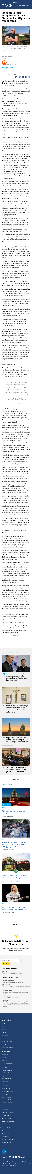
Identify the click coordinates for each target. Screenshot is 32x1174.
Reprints (4, 1124)
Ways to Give (5, 1076)
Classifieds (5, 1054)
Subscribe (27, 5)
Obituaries (5, 1057)
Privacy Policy (6, 1136)
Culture (4, 1029)
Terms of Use (15, 1161)
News (3, 23)
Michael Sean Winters (7, 816)
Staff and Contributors (8, 1139)
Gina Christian (5, 849)
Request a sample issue (8, 1103)
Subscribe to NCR (6, 1088)
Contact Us (5, 1110)
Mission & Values (6, 1134)
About (3, 1131)
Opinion (4, 807)
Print (29, 77)
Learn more (23, 68)
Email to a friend (26, 77)
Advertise (4, 1060)
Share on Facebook (20, 77)
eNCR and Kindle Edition (9, 1100)
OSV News (11, 849)
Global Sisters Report (8, 1047)
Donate (19, 5)
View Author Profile (6, 58)
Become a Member (7, 1070)
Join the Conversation (7, 67)
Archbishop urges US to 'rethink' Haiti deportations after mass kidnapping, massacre (15, 844)
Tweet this (17, 403)
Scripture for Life (7, 1038)
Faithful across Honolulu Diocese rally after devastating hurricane (15, 877)
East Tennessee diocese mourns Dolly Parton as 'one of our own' (14, 908)
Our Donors (5, 1081)
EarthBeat (5, 1045)
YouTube (19, 1157)
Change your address (8, 1121)
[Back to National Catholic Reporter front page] (9, 5)
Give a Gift (5, 1094)
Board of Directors (7, 1142)
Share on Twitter (23, 77)
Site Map (28, 1161)
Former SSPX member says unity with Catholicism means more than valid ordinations (17, 709)
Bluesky (10, 1157)
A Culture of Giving (7, 1073)
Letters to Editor (6, 1118)
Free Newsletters (6, 1097)
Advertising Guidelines (6, 1161)
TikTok (24, 1157)
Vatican (4, 1026)
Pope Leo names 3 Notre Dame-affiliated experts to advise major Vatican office (17, 740)
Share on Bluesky (16, 77)
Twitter (13, 1157)
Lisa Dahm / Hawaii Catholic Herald (11, 881)
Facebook (16, 1157)
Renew (23, 5)
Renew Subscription (7, 1091)
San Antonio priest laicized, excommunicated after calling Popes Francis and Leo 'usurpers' (17, 677)
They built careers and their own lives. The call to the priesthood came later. (17, 769)
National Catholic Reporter (4, 1151)
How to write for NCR (8, 1112)
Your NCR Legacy (6, 1078)
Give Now (4, 1067)
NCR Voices (6, 804)
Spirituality (5, 1035)
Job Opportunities (7, 1115)
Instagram (22, 1157)
